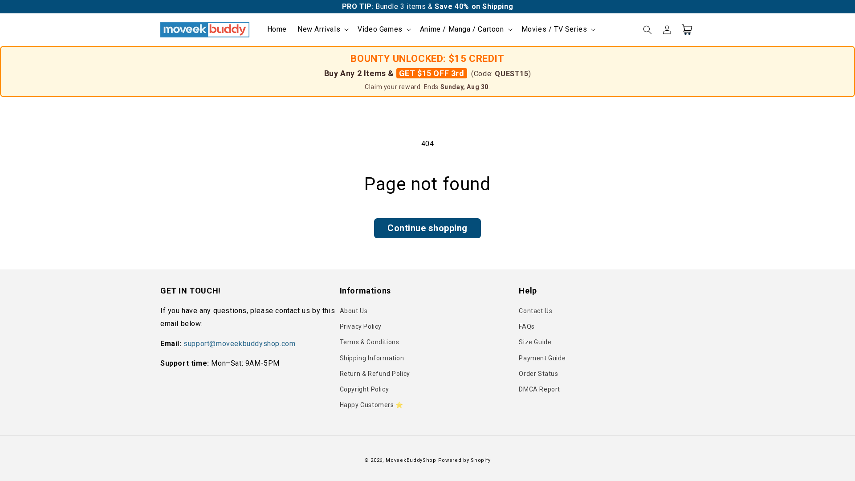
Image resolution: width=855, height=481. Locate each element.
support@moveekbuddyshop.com (239, 343)
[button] (322, 30)
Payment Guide (542, 358)
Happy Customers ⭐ (371, 404)
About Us (354, 310)
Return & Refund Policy (375, 373)
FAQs (526, 326)
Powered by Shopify (464, 460)
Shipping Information (372, 358)
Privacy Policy (361, 326)
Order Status (538, 373)
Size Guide (535, 342)
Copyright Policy (364, 389)
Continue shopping (427, 228)
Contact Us (535, 310)
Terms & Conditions (369, 342)
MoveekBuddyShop (411, 460)
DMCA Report (539, 389)
